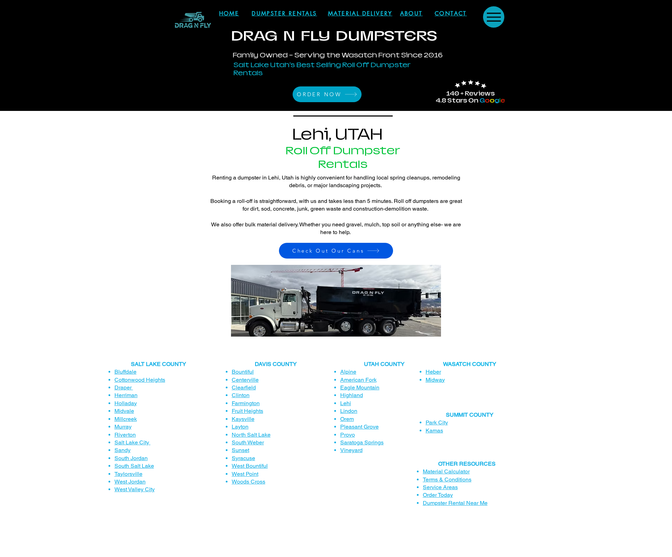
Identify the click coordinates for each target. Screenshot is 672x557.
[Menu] (493, 17)
